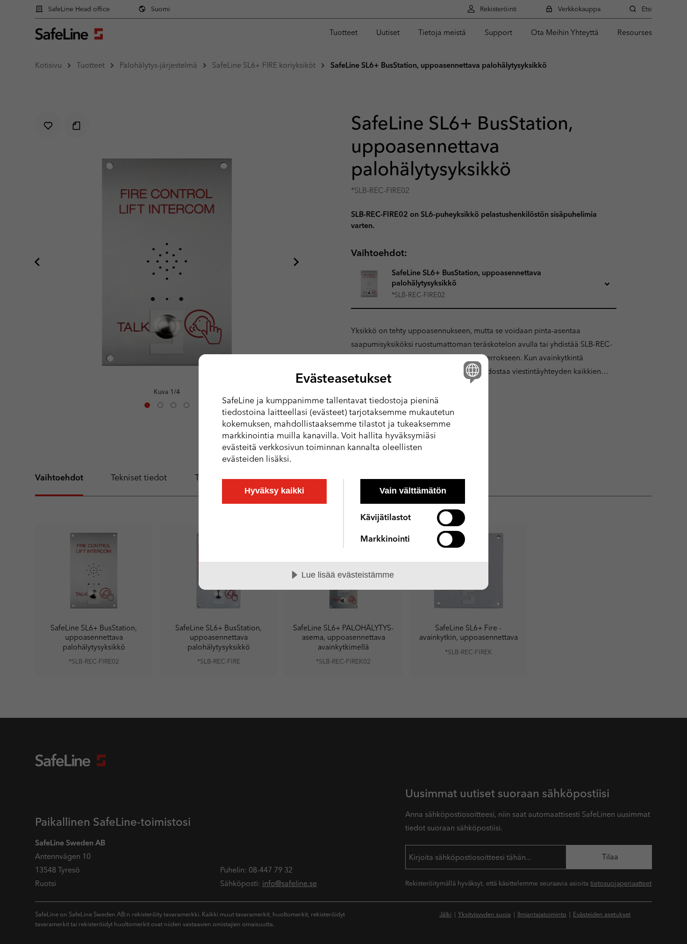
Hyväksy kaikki (274, 490)
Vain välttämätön (412, 490)
